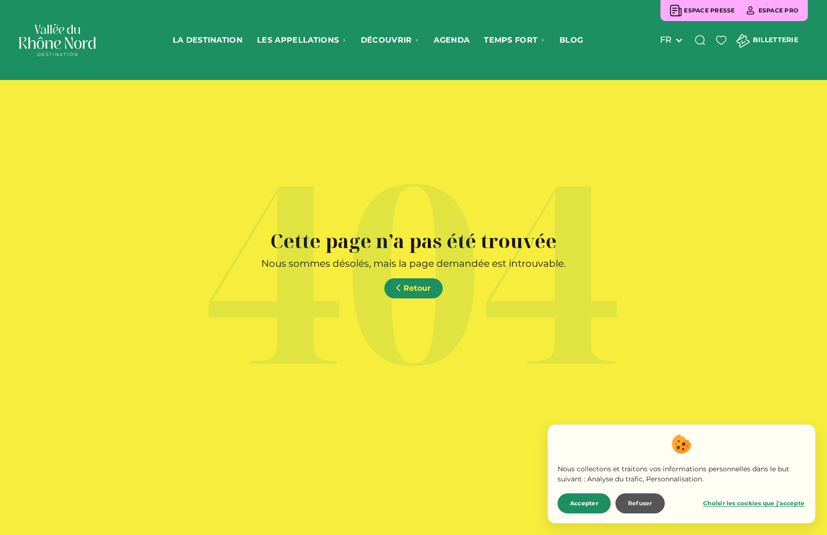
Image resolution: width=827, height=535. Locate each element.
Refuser (640, 503)
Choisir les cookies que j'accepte (754, 503)
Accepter (584, 503)
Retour (416, 288)
